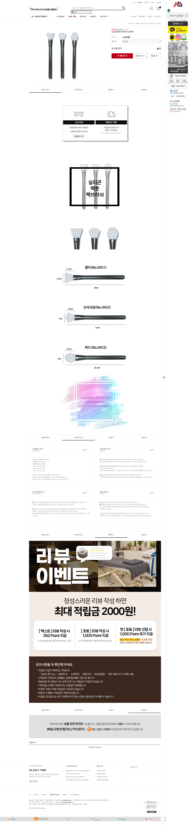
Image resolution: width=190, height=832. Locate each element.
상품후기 (111, 437)
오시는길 (133, 16)
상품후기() (111, 89)
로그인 (133, 2)
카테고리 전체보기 (41, 16)
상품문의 (144, 89)
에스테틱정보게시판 (71, 766)
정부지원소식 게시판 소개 (72, 774)
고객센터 (152, 2)
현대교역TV (100, 766)
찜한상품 (159, 2)
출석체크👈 (104, 16)
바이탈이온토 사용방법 (103, 780)
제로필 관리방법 (101, 770)
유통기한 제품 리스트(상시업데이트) (75, 777)
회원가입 (139, 2)
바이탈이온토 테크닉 (102, 777)
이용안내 (65, 795)
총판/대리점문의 (74, 795)
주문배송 (146, 2)
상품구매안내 (78, 89)
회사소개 (149, 16)
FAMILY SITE (133, 767)
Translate (184, 20)
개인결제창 (142, 16)
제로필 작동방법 (101, 774)
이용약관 (44, 795)
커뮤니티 (157, 16)
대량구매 (83, 16)
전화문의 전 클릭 (33, 781)
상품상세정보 (45, 89)
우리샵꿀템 (136, 23)
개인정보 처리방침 (54, 795)
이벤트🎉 (93, 16)
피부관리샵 (144, 23)
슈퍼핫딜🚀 (61, 16)
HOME (130, 23)
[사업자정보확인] (66, 800)
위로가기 (85, 450)
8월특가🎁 (72, 16)
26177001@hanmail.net (66, 802)
